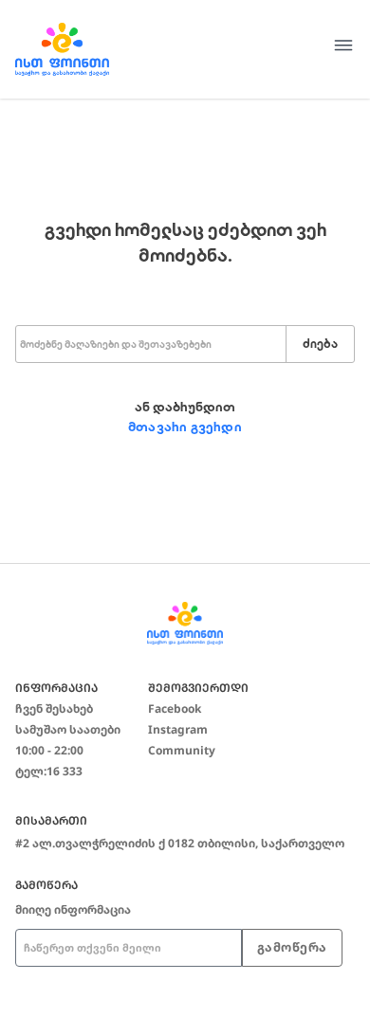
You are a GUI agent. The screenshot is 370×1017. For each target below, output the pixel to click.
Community (181, 750)
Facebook (174, 708)
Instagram (178, 729)
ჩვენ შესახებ (54, 708)
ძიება (320, 344)
